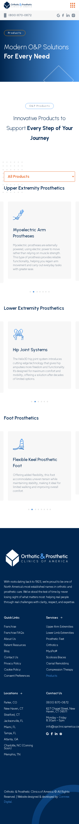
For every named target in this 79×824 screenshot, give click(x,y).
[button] (72, 5)
